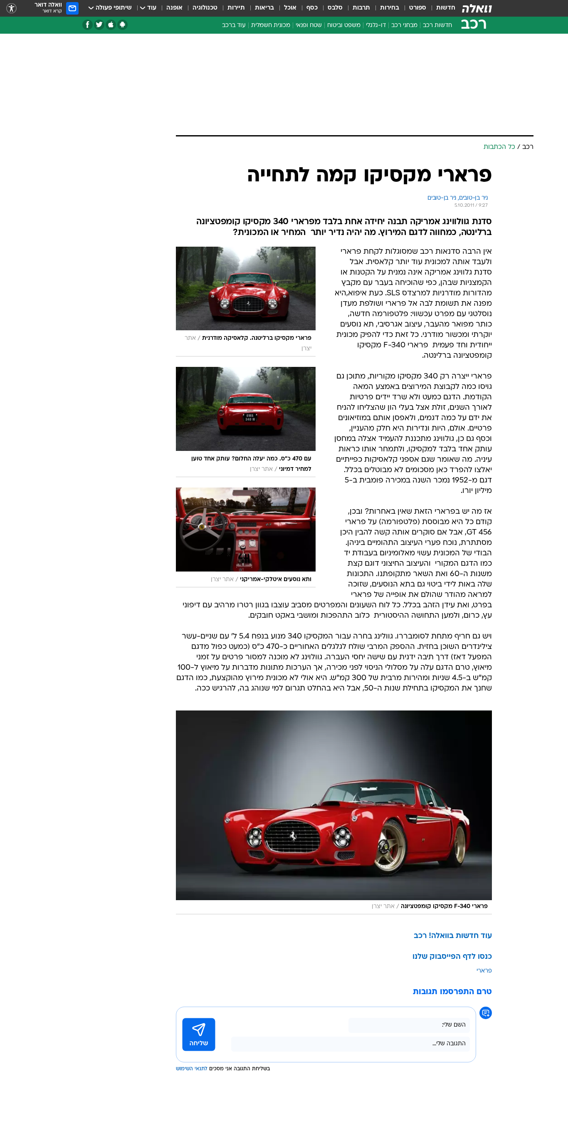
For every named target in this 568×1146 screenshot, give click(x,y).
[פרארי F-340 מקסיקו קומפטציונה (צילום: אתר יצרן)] (334, 812)
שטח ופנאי (309, 25)
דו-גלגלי (376, 25)
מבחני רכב (404, 25)
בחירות (389, 8)
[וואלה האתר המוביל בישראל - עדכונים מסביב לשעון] (477, 8)
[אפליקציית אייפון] (111, 25)
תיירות (236, 8)
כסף (312, 8)
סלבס (335, 8)
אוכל (290, 8)
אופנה (174, 8)
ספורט (417, 8)
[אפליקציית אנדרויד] (122, 25)
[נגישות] (11, 8)
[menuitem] (440, 8)
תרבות (361, 8)
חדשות (445, 8)
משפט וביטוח (344, 25)
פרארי (484, 971)
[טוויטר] (99, 25)
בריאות (264, 8)
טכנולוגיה (205, 8)
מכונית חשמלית (270, 25)
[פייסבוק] (87, 25)
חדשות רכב (437, 25)
